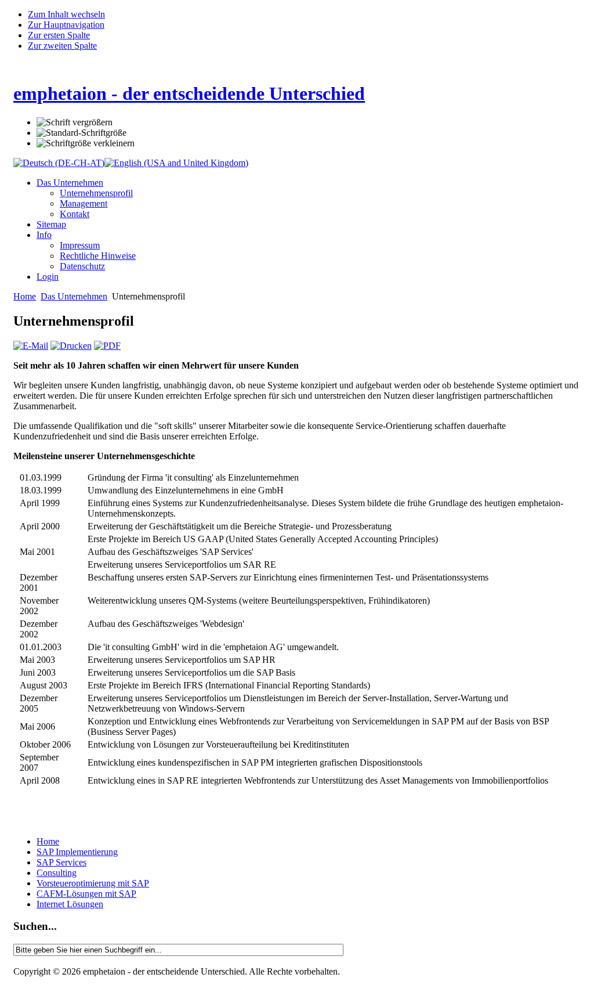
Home (24, 296)
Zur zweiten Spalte (62, 45)
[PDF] (107, 346)
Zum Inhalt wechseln (66, 14)
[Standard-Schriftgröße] (81, 133)
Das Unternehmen (74, 296)
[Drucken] (71, 346)
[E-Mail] (30, 346)
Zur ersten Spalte (59, 35)
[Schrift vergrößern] (75, 122)
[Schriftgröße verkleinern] (86, 143)
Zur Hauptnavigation (66, 25)
